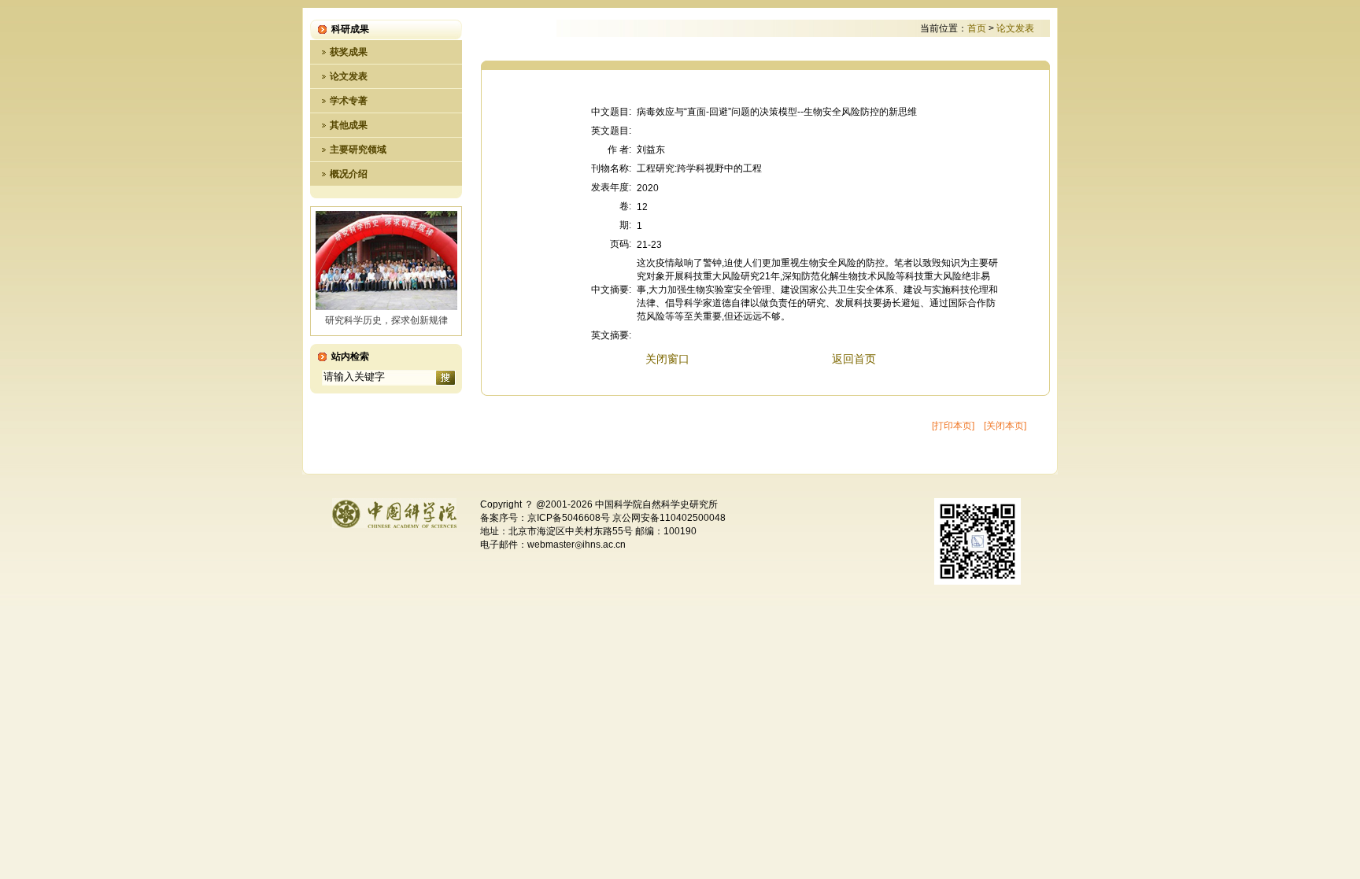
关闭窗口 (667, 359)
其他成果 (349, 125)
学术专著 (349, 100)
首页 (976, 28)
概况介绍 (349, 173)
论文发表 (349, 76)
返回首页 (854, 359)
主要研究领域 (358, 149)
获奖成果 (349, 51)
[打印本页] (953, 425)
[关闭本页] (1005, 425)
